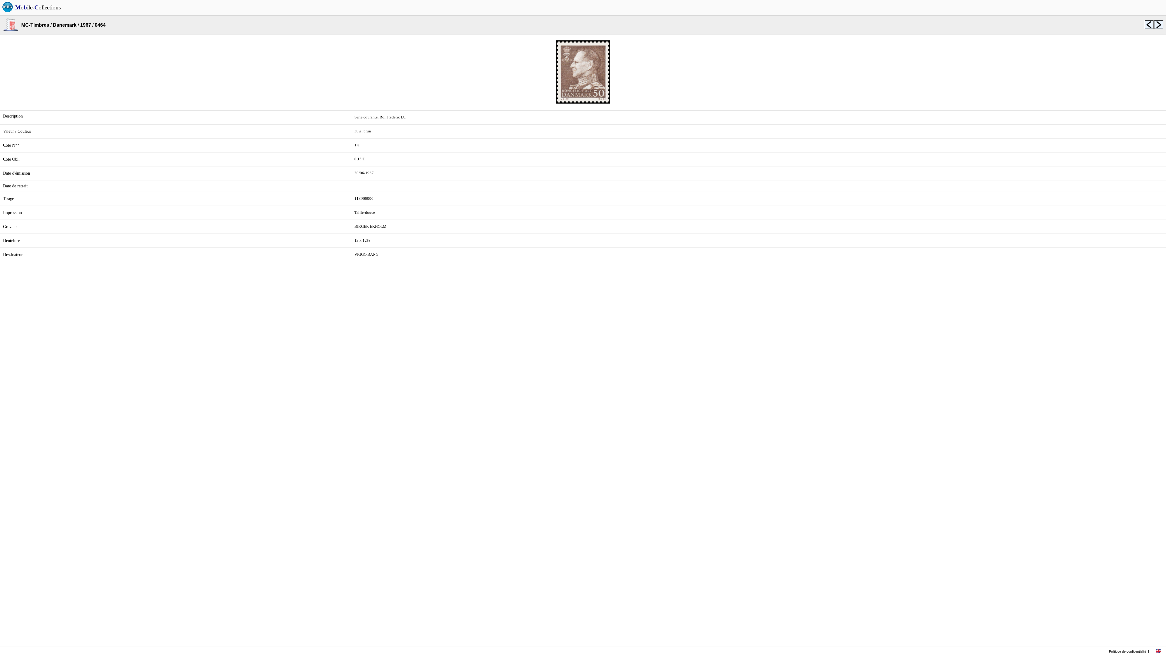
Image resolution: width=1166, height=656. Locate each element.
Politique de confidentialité (1127, 651)
